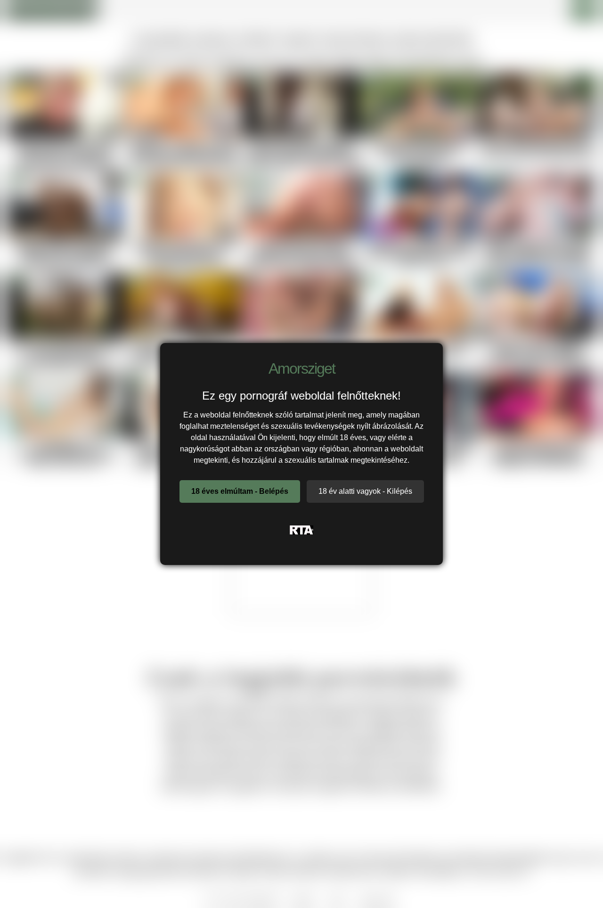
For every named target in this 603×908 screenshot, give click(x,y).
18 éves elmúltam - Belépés (239, 491)
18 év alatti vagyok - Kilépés (365, 491)
